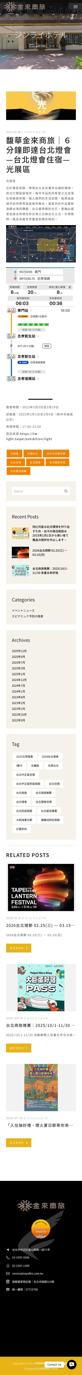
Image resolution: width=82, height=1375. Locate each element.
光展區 (14, 453)
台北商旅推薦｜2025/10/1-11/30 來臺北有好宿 (50, 570)
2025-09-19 (14, 1018)
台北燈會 (35, 462)
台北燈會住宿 (57, 462)
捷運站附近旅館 (50, 820)
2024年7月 (18, 685)
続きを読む (17, 948)
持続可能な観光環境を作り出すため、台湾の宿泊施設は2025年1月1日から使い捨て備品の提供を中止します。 (51, 533)
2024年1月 (18, 691)
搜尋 (66, 491)
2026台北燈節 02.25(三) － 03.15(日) (49, 552)
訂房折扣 (21, 829)
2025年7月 (18, 662)
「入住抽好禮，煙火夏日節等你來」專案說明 (41, 1125)
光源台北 (32, 453)
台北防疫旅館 (24, 811)
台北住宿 (15, 462)
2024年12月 (19, 680)
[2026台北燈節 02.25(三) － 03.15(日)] (20, 555)
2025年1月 (18, 674)
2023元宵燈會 (24, 756)
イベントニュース (35, 132)
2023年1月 (18, 709)
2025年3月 (18, 668)
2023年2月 (18, 703)
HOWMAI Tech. (49, 1368)
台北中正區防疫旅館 (28, 784)
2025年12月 (19, 651)
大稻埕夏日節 (24, 820)
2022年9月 (18, 720)
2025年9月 (18, 657)
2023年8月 (18, 697)
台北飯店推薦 (18, 471)
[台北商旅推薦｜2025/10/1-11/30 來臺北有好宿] (20, 573)
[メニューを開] (75, 7)
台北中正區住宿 (56, 453)
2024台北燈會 (50, 756)
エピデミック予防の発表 (27, 616)
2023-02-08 (13, 132)
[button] (71, 1364)
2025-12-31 (13, 918)
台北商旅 (21, 793)
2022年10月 (19, 714)
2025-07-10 (14, 1118)
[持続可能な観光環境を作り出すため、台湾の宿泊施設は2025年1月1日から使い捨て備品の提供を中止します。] (20, 536)
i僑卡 (19, 765)
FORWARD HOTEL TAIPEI (52, 1363)
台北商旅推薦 (44, 793)
